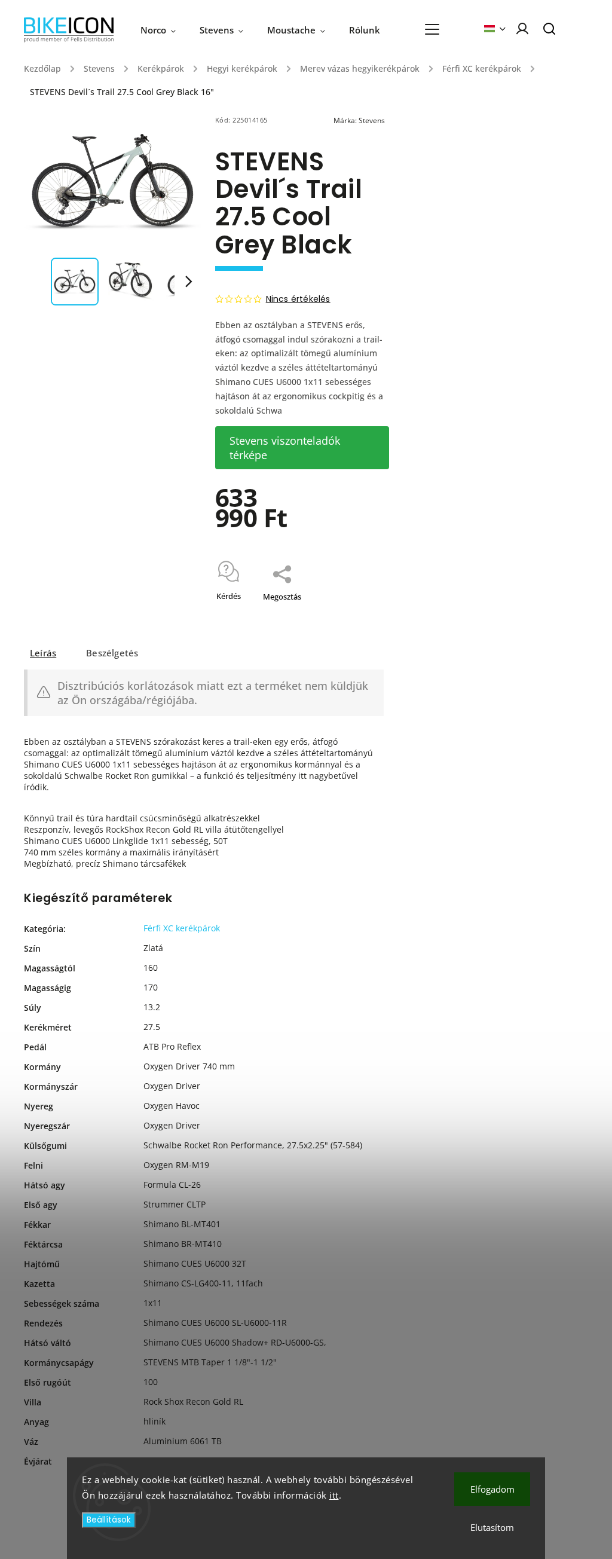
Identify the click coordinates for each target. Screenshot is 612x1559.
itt (334, 1495)
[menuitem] (164, 30)
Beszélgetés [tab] (112, 653)
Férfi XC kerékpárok (181, 928)
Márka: (359, 120)
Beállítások (109, 1520)
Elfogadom (492, 1489)
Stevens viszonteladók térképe (285, 447)
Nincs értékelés (298, 299)
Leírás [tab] (43, 653)
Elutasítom (492, 1527)
